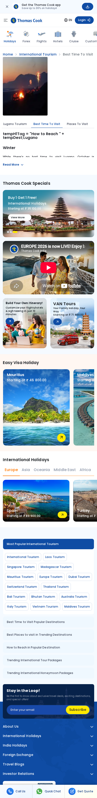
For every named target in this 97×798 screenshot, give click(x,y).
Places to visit (77, 124)
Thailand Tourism (56, 587)
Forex (26, 41)
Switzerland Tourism (22, 587)
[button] (8, 232)
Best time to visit (46, 124)
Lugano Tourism (15, 124)
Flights (41, 41)
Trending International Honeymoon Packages (40, 673)
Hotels (58, 41)
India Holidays (15, 745)
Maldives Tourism (77, 607)
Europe (11, 469)
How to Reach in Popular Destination (33, 647)
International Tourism (23, 557)
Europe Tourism (51, 577)
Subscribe (77, 709)
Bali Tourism (16, 597)
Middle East (65, 469)
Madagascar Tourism (56, 567)
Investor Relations (18, 774)
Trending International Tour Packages (34, 660)
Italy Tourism (16, 607)
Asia (26, 469)
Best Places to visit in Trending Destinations (39, 635)
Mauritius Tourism (20, 577)
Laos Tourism (55, 557)
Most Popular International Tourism (33, 544)
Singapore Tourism (21, 567)
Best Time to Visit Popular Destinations (36, 622)
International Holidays (22, 736)
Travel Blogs (13, 764)
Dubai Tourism (79, 577)
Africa (85, 469)
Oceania (42, 469)
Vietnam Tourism (45, 607)
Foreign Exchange (18, 755)
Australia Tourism (74, 597)
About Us (11, 726)
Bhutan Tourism (43, 597)
